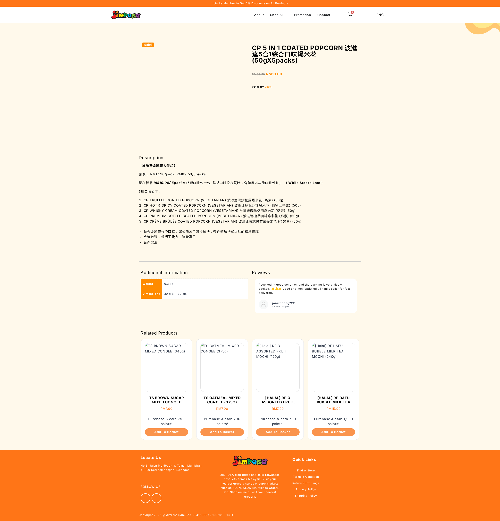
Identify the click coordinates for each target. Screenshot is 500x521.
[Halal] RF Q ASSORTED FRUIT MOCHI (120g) (278, 402)
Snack (268, 86)
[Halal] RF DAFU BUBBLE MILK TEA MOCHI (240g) (333, 402)
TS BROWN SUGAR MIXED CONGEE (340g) (166, 402)
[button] (340, 15)
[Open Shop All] (286, 14)
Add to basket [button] (166, 432)
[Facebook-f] (145, 498)
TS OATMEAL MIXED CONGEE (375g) (222, 400)
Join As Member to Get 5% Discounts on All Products (250, 3)
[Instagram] (156, 498)
